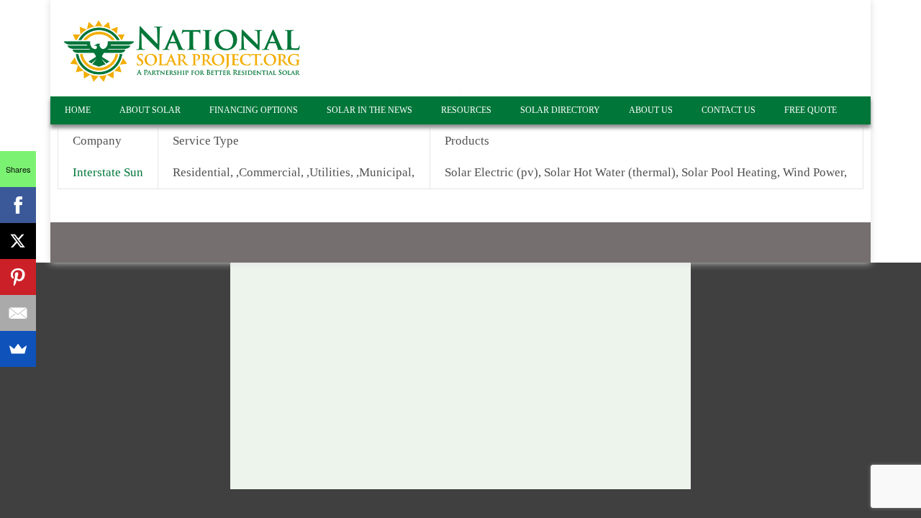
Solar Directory (560, 110)
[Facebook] (18, 205)
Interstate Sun (108, 172)
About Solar (150, 110)
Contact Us (729, 110)
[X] (18, 241)
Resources (466, 110)
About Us (651, 110)
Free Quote (810, 110)
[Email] (18, 313)
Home (78, 110)
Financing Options (253, 110)
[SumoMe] (18, 349)
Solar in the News (369, 110)
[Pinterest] (18, 277)
